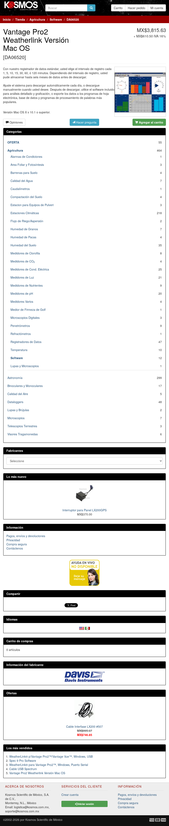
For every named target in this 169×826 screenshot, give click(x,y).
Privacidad (13, 540)
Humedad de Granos (24, 229)
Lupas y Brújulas (18, 410)
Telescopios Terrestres (22, 426)
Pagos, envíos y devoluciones (25, 536)
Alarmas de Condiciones (26, 156)
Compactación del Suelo (26, 197)
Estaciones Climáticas (25, 213)
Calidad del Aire (17, 394)
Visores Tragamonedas (22, 434)
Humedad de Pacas (23, 237)
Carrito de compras (19, 641)
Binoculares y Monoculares (25, 386)
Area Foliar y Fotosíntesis (27, 165)
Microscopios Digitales (25, 318)
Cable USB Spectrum (23, 769)
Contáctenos (14, 548)
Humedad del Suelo (23, 245)
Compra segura (16, 544)
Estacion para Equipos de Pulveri (32, 205)
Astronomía (14, 378)
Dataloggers (15, 402)
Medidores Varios (22, 301)
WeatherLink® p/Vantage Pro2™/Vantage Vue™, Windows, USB (51, 756)
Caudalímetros (20, 189)
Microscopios (16, 418)
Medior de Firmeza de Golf (28, 309)
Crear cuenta (70, 795)
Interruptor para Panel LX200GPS (84, 510)
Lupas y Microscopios (25, 366)
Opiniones (16, 122)
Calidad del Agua (22, 181)
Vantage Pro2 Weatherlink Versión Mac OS (37, 773)
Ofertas (11, 693)
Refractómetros (21, 334)
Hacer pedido (136, 8)
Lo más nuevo (16, 477)
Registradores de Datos (26, 342)
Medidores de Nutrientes (27, 285)
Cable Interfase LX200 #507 (84, 726)
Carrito (118, 8)
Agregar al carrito (150, 122)
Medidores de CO (23, 261)
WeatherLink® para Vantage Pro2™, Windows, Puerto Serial (48, 765)
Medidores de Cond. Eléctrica (30, 269)
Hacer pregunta (85, 122)
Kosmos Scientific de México (43, 820)
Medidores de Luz (22, 277)
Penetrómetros (20, 326)
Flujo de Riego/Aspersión (27, 221)
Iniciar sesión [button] (85, 804)
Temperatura (19, 350)
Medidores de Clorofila (25, 253)
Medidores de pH (22, 293)
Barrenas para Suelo (24, 173)
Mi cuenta (156, 8)
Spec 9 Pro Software (22, 760)
